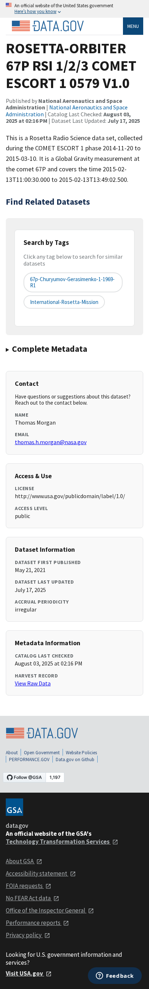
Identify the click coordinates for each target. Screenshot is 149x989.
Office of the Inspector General (46, 910)
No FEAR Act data (29, 898)
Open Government (42, 753)
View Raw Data (33, 683)
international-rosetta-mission (64, 302)
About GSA (20, 861)
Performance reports (33, 923)
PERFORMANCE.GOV (29, 759)
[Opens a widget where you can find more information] (115, 976)
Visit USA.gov (25, 973)
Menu (133, 26)
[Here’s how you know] (74, 9)
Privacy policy (24, 935)
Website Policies (81, 753)
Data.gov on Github (75, 759)
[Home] (48, 26)
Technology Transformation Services (58, 842)
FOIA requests (25, 886)
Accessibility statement (37, 873)
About (12, 753)
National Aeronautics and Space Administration (67, 110)
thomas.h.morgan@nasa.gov (50, 442)
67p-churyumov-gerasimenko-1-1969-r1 (72, 282)
